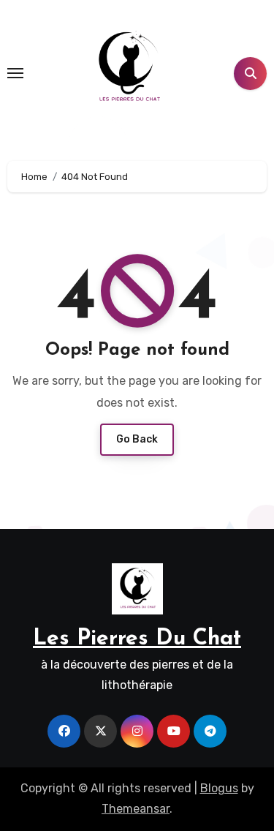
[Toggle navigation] (15, 73)
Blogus (219, 788)
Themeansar (136, 809)
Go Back (137, 439)
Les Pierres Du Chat (137, 639)
